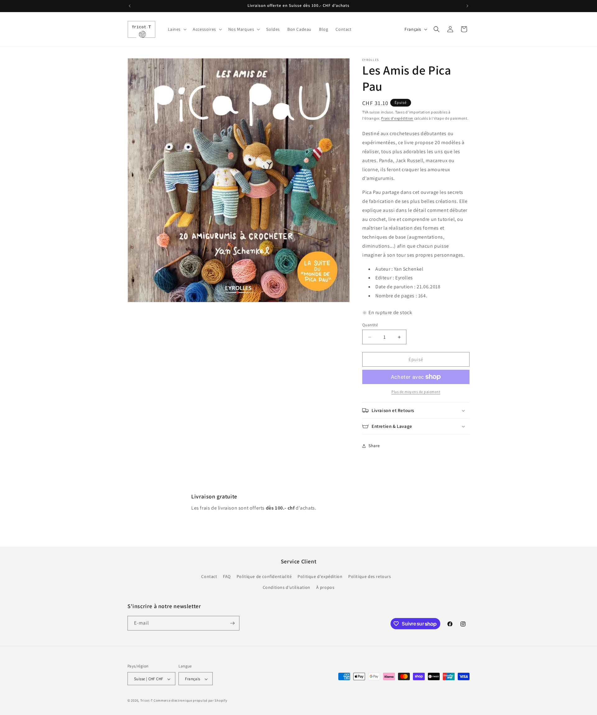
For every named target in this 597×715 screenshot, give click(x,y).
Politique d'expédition (320, 576)
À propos (325, 587)
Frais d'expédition (397, 118)
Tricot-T (146, 701)
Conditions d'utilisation (286, 587)
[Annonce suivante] (467, 6)
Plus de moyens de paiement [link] (415, 391)
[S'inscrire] (232, 623)
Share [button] (374, 445)
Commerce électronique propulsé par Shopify (190, 701)
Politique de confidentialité (264, 576)
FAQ (227, 576)
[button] (176, 29)
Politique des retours (369, 576)
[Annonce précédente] (130, 6)
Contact (209, 576)
